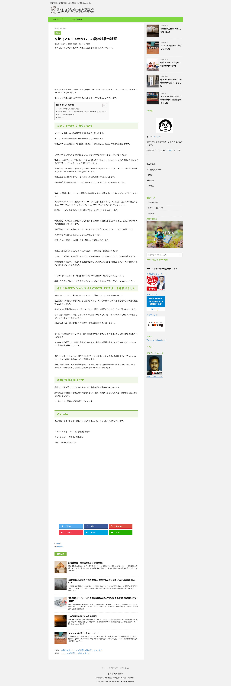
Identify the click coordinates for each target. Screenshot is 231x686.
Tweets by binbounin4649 (156, 340)
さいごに (61, 117)
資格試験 (60, 546)
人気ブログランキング (155, 377)
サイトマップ (58, 19)
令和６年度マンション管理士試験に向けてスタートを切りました (82, 112)
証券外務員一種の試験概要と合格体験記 (85, 563)
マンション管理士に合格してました (83, 633)
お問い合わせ (77, 19)
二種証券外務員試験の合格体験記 (82, 616)
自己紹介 (157, 136)
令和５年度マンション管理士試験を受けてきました (82, 650)
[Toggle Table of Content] (103, 105)
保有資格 (151, 213)
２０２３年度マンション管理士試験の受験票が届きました (171, 99)
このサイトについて (155, 208)
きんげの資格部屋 (115, 674)
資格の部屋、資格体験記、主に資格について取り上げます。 (115, 678)
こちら (169, 150)
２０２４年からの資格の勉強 (68, 109)
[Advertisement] (96, 69)
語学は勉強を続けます (66, 114)
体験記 (59, 543)
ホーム (104, 668)
